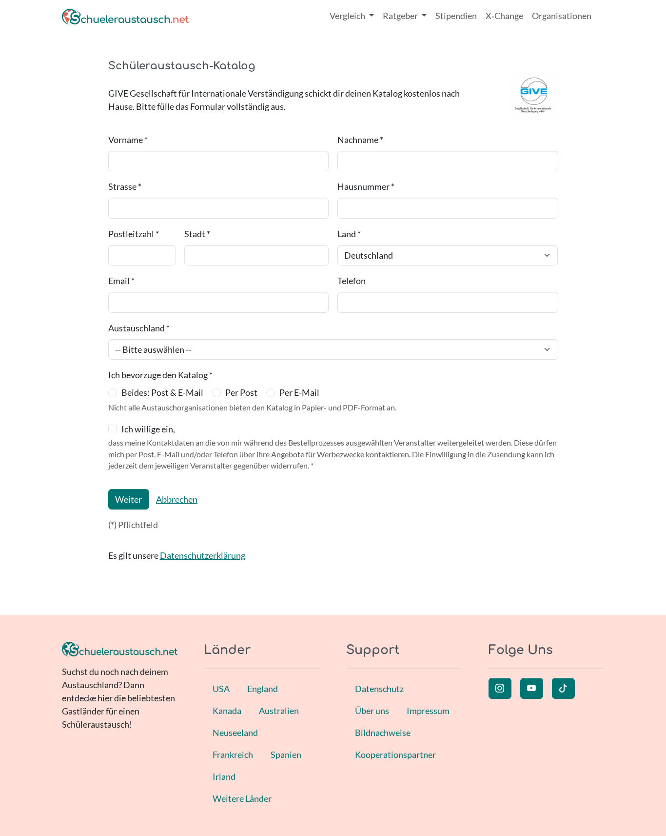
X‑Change (504, 15)
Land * (349, 233)
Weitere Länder (242, 798)
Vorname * (128, 139)
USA (221, 688)
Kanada (227, 710)
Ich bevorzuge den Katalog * (160, 374)
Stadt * (197, 233)
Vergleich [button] (348, 15)
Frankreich (233, 754)
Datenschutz (379, 688)
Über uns (372, 710)
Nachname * (360, 139)
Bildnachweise (383, 732)
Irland (224, 776)
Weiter (128, 499)
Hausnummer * (365, 186)
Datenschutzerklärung (202, 555)
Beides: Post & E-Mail (162, 392)
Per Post (241, 392)
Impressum (428, 710)
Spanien (286, 754)
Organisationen (561, 15)
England (262, 688)
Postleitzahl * (133, 233)
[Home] (125, 15)
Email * (121, 280)
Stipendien (456, 15)
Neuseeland (235, 732)
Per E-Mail (299, 392)
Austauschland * (139, 328)
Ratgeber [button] (401, 15)
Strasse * (124, 186)
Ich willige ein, (148, 429)
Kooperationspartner (395, 754)
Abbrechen (176, 499)
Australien (279, 710)
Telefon (351, 280)
